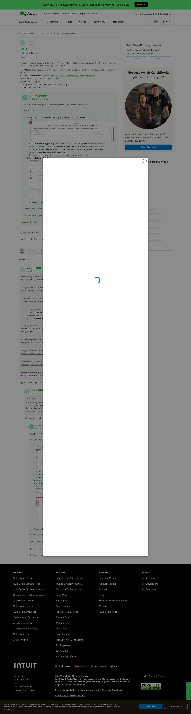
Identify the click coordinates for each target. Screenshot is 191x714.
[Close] (145, 161)
